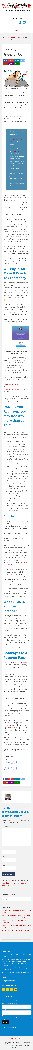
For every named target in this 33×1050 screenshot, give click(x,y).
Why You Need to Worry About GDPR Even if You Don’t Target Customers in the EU (16, 960)
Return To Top (16, 1038)
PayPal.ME (17, 151)
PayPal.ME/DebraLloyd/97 (13, 389)
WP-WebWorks (16, 7)
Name (4, 848)
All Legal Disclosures (8, 981)
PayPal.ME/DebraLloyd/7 (12, 384)
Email (4, 857)
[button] (5, 60)
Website (4, 865)
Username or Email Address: (10, 1003)
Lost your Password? (9, 1027)
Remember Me (6, 1019)
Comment (6, 827)
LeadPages (23, 662)
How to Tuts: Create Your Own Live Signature (16, 930)
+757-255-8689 (12, 23)
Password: (5, 1009)
